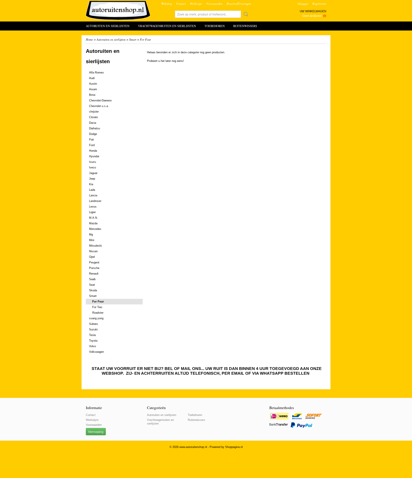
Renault (93, 273)
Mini (91, 240)
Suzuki (93, 329)
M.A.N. (93, 217)
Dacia (92, 122)
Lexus (93, 206)
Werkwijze (196, 4)
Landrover (95, 201)
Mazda (93, 223)
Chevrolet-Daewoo (100, 100)
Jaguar (93, 173)
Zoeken (245, 14)
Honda (93, 150)
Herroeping (95, 431)
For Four (145, 39)
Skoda (93, 290)
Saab (92, 279)
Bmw (92, 94)
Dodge (93, 134)
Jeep (92, 178)
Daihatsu (94, 128)
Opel (92, 256)
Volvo (92, 346)
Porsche (94, 268)
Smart (132, 39)
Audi (92, 78)
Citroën (93, 117)
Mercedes (95, 229)
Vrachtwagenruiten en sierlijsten (167, 26)
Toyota (93, 340)
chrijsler (94, 111)
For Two (97, 307)
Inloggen (303, 4)
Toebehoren (214, 26)
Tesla (92, 335)
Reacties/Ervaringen (239, 4)
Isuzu (92, 161)
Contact (181, 4)
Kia (91, 184)
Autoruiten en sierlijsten (107, 26)
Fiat (91, 139)
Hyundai (94, 156)
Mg (91, 234)
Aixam (93, 89)
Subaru (93, 323)
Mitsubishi (95, 245)
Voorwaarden (214, 4)
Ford (92, 145)
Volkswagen (96, 351)
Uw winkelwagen (313, 11)
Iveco (92, 167)
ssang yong (96, 318)
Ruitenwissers (245, 26)
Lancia (93, 195)
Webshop (166, 4)
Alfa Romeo (96, 72)
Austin (93, 83)
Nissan (93, 251)
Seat (92, 284)
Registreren (319, 4)
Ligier (92, 212)
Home (89, 39)
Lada (92, 189)
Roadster (97, 312)
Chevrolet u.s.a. (99, 106)
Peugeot (94, 262)
